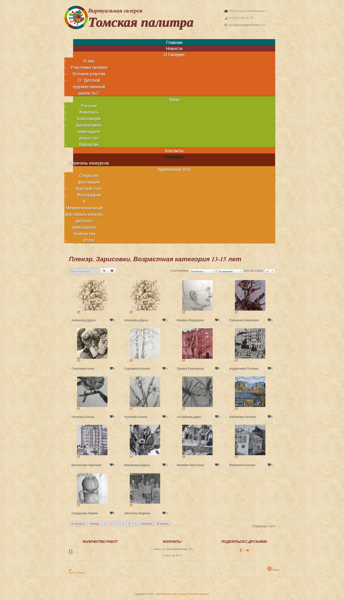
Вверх (276, 569)
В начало (78, 523)
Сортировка (179, 270)
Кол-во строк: (254, 270)
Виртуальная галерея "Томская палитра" (185, 594)
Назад (94, 523)
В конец (163, 523)
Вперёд (146, 523)
